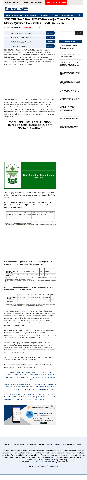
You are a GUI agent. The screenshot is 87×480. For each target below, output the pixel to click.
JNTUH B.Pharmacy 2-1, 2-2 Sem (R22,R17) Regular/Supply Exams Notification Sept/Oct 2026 (68, 47)
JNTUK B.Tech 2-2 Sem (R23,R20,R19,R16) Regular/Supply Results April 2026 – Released (69, 126)
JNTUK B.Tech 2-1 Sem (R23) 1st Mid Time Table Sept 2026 (69, 55)
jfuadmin (27, 27)
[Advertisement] (30, 83)
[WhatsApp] (35, 27)
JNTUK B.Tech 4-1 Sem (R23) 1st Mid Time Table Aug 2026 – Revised (69, 99)
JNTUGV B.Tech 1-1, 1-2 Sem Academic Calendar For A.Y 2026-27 (69, 91)
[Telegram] (40, 27)
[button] (79, 15)
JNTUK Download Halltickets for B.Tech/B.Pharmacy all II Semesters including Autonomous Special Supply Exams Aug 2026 (69, 108)
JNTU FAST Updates (42, 461)
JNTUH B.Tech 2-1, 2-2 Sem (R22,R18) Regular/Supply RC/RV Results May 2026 (70, 73)
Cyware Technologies (49, 466)
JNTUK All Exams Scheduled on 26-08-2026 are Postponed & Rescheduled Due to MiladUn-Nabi (69, 64)
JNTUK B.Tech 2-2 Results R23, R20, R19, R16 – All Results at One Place (69, 117)
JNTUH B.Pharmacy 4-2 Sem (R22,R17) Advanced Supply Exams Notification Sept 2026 (70, 83)
